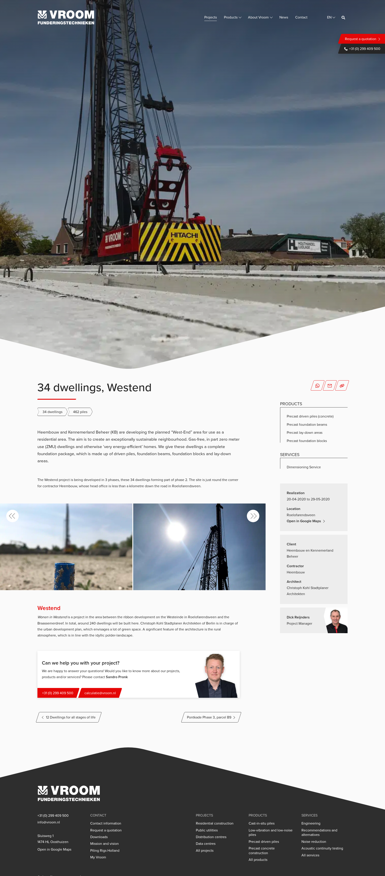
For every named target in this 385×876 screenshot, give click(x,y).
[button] (12, 516)
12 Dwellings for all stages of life (71, 717)
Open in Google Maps (304, 521)
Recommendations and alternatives (319, 832)
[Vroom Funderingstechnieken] (65, 17)
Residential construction (214, 823)
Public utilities (207, 830)
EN (329, 17)
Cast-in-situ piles (261, 823)
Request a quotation (360, 38)
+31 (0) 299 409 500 (364, 48)
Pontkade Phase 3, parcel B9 (209, 717)
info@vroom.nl (48, 822)
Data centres (205, 843)
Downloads (99, 837)
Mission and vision (104, 843)
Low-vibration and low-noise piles (271, 832)
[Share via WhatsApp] (317, 385)
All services (310, 855)
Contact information (105, 823)
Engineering (310, 823)
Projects (210, 17)
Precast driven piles (264, 841)
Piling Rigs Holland (104, 850)
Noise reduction (313, 841)
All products (258, 859)
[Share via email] (330, 385)
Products (231, 17)
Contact (301, 17)
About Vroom (258, 17)
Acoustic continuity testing (322, 848)
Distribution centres (211, 837)
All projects (204, 850)
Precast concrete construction (262, 850)
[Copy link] (342, 385)
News (283, 17)
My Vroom (98, 857)
